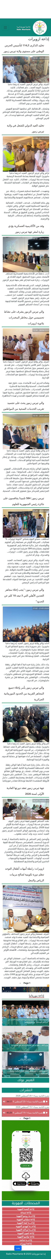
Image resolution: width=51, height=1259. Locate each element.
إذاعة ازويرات (26, 1243)
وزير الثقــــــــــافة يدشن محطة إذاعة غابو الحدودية (29, 1045)
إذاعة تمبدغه (25, 1212)
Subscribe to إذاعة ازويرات (48, 986)
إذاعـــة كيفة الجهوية (25, 1222)
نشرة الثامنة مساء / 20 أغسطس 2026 (32, 1095)
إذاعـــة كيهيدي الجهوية (25, 1226)
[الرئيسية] (31, 27)
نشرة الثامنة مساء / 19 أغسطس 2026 (32, 1107)
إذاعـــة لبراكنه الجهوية (25, 1229)
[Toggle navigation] (5, 27)
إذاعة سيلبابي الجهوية (26, 1219)
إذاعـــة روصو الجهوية (25, 1215)
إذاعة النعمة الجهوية (25, 1209)
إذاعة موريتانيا (36, 995)
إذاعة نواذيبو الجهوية (25, 1236)
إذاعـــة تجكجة (25, 1240)
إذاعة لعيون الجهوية (25, 1233)
